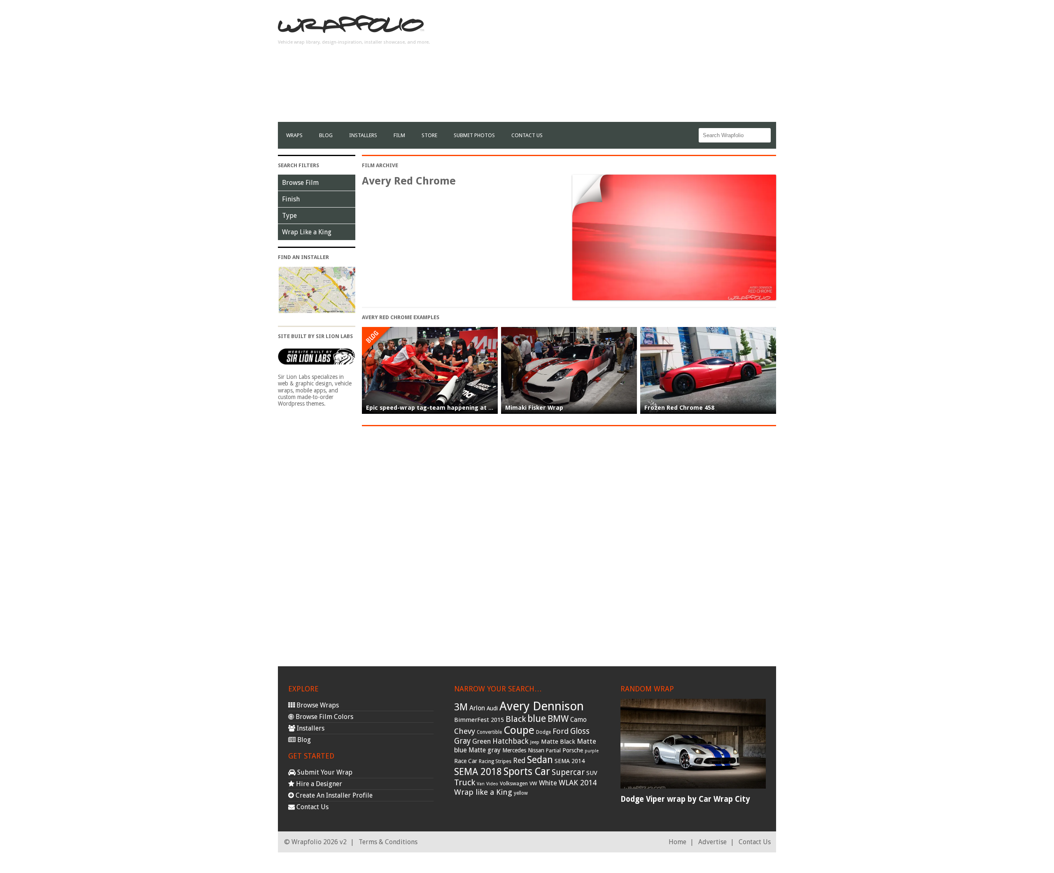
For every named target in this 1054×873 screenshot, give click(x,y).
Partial (553, 750)
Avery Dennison (541, 706)
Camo (578, 720)
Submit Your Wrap (324, 772)
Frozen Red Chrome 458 (679, 407)
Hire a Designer (318, 784)
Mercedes (514, 750)
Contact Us (527, 135)
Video (492, 784)
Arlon (477, 708)
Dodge (543, 732)
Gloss (580, 731)
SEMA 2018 (478, 771)
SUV (591, 773)
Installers (363, 135)
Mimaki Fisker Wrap (534, 407)
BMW (558, 719)
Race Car (465, 761)
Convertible (489, 732)
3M (461, 707)
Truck (464, 782)
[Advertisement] (626, 64)
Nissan (536, 750)
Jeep (534, 742)
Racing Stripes (495, 761)
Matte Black (558, 741)
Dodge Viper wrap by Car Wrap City (685, 799)
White (548, 783)
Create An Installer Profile (333, 795)
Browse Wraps (317, 705)
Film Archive (380, 165)
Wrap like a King (483, 792)
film (399, 135)
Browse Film (300, 183)
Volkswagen (514, 783)
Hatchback (510, 741)
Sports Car (527, 771)
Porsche (572, 750)
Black (516, 719)
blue (536, 718)
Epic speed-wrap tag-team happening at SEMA (435, 407)
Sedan (540, 760)
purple (592, 751)
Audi (492, 708)
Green (481, 741)
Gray (462, 741)
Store (429, 135)
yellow (521, 793)
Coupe (519, 730)
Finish (291, 199)
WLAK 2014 (578, 782)
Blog (326, 135)
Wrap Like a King (306, 232)
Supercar (568, 772)
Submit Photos (474, 135)
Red (519, 760)
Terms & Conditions (388, 842)
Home (677, 842)
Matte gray (485, 750)
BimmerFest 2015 (479, 720)
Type (289, 215)
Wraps (294, 135)
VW (533, 783)
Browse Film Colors (323, 717)
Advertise (712, 842)
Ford (561, 731)
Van (481, 784)
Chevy (464, 731)
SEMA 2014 (570, 761)
